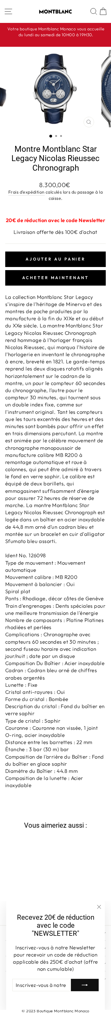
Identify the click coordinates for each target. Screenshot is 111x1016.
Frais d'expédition (26, 192)
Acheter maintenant (55, 277)
